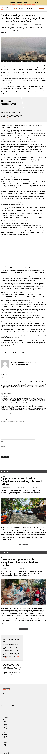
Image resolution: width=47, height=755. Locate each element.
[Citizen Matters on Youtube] (7, 699)
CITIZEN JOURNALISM (27, 349)
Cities (14, 8)
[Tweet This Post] (44, 68)
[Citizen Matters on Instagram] (4, 696)
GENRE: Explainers (6, 352)
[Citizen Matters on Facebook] (7, 696)
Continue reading (23, 544)
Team (5, 714)
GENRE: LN (14, 352)
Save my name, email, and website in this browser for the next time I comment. (17, 452)
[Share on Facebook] (44, 72)
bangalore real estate (11, 349)
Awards (5, 716)
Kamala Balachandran (8, 24)
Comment (3, 424)
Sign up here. (15, 705)
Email (2, 441)
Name (2, 436)
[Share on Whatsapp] (44, 70)
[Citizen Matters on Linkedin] (4, 699)
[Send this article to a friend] (44, 66)
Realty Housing (21, 352)
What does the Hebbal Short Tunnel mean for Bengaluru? (23, 4)
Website (3, 446)
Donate (41, 8)
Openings (6, 717)
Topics (20, 8)
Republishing (6, 742)
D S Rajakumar (6, 487)
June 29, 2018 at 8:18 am (5, 380)
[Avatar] (5, 364)
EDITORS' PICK (36, 349)
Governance (37, 24)
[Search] (45, 8)
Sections (26, 8)
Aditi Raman (5, 568)
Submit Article (34, 8)
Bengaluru (3, 13)
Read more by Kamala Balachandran (19, 364)
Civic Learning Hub (6, 728)
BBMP (19, 349)
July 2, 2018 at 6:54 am (4, 396)
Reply (2, 390)
